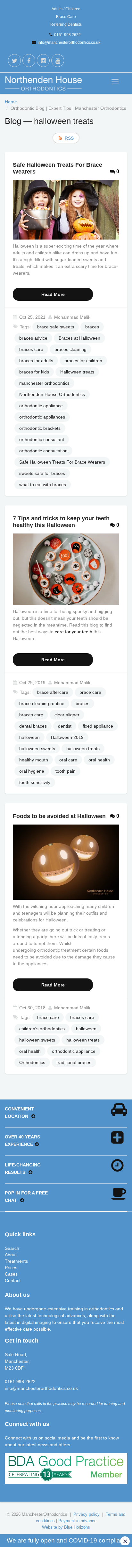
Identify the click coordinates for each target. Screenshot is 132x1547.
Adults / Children (66, 9)
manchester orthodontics (44, 383)
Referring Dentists (66, 24)
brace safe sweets (55, 326)
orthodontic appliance (41, 405)
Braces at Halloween (79, 338)
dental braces (33, 726)
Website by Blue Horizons (66, 1527)
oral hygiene (31, 771)
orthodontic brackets (40, 428)
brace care (90, 692)
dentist (64, 726)
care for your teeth (73, 631)
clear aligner (66, 714)
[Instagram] (43, 60)
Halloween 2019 (67, 737)
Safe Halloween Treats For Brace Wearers (62, 462)
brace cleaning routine (41, 703)
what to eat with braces (42, 484)
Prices (11, 1267)
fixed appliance (98, 726)
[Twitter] (14, 60)
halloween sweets (37, 748)
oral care (68, 759)
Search (12, 1248)
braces (92, 326)
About (11, 1254)
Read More (53, 294)
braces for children (83, 360)
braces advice (33, 338)
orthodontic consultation (43, 450)
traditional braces (73, 1062)
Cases (11, 1274)
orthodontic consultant (41, 439)
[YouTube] (57, 60)
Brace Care (66, 16)
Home (11, 101)
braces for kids (34, 371)
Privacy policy (86, 1514)
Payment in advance (77, 1520)
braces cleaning (70, 349)
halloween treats (83, 748)
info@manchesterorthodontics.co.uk (69, 42)
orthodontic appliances (42, 417)
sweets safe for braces (42, 473)
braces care (31, 349)
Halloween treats (77, 371)
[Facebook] (28, 60)
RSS (69, 138)
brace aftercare (52, 692)
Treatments (16, 1261)
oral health (99, 759)
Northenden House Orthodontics (52, 394)
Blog (13, 121)
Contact (13, 1280)
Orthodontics (32, 1062)
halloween (29, 737)
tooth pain (65, 771)
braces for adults (36, 360)
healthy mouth (33, 759)
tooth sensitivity (34, 782)
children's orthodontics (42, 1028)
